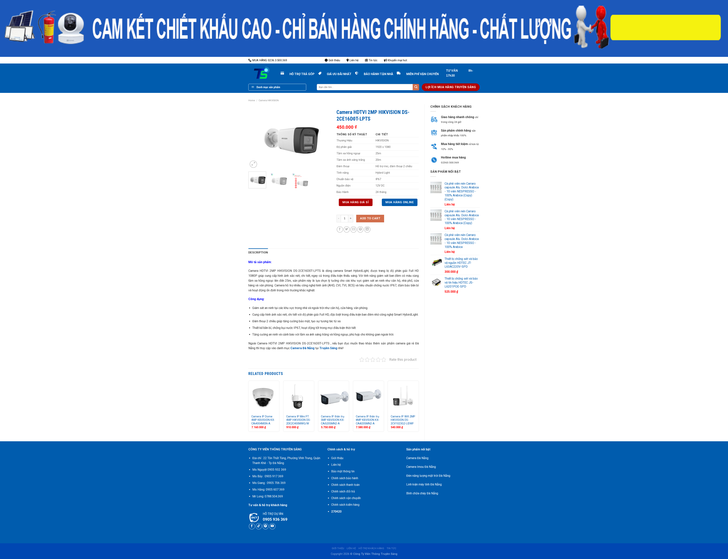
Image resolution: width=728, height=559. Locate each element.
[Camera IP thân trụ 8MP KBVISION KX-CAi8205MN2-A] (368, 396)
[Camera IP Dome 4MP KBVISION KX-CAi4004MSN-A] (264, 396)
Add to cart (370, 218)
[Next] (324, 138)
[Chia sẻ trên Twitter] (347, 229)
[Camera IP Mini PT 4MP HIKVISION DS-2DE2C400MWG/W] (298, 396)
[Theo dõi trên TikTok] (259, 526)
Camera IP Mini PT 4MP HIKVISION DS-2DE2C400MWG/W (298, 420)
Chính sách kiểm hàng (345, 504)
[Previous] (254, 138)
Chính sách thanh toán (345, 485)
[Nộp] (416, 87)
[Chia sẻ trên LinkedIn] (367, 229)
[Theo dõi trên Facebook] (252, 526)
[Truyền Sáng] (257, 73)
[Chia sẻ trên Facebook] (340, 229)
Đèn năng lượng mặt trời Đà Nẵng (428, 475)
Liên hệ (354, 60)
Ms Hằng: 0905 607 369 (268, 489)
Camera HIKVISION (269, 100)
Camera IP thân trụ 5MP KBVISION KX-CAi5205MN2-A (332, 420)
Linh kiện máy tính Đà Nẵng (424, 484)
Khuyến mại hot (397, 60)
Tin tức (373, 60)
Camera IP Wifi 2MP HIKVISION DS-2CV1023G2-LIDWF (403, 420)
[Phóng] (253, 164)
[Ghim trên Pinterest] (360, 229)
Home (251, 100)
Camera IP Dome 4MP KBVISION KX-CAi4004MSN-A (263, 420)
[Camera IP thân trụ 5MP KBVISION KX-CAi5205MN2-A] (333, 396)
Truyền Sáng (328, 348)
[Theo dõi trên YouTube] (272, 526)
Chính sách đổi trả (343, 491)
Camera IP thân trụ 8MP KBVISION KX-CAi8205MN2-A (367, 420)
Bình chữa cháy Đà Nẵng (422, 493)
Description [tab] (258, 252)
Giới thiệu (334, 60)
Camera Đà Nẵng (302, 348)
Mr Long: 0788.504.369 (267, 496)
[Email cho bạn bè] (353, 229)
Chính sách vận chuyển (346, 498)
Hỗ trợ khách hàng (371, 548)
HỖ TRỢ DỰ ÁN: (273, 514)
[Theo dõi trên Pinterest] (265, 526)
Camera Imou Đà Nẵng (421, 467)
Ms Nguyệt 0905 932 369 (269, 469)
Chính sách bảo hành (344, 478)
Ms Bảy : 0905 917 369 (267, 476)
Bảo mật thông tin (343, 471)
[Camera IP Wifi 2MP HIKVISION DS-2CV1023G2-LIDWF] (403, 396)
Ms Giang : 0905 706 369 (269, 483)
